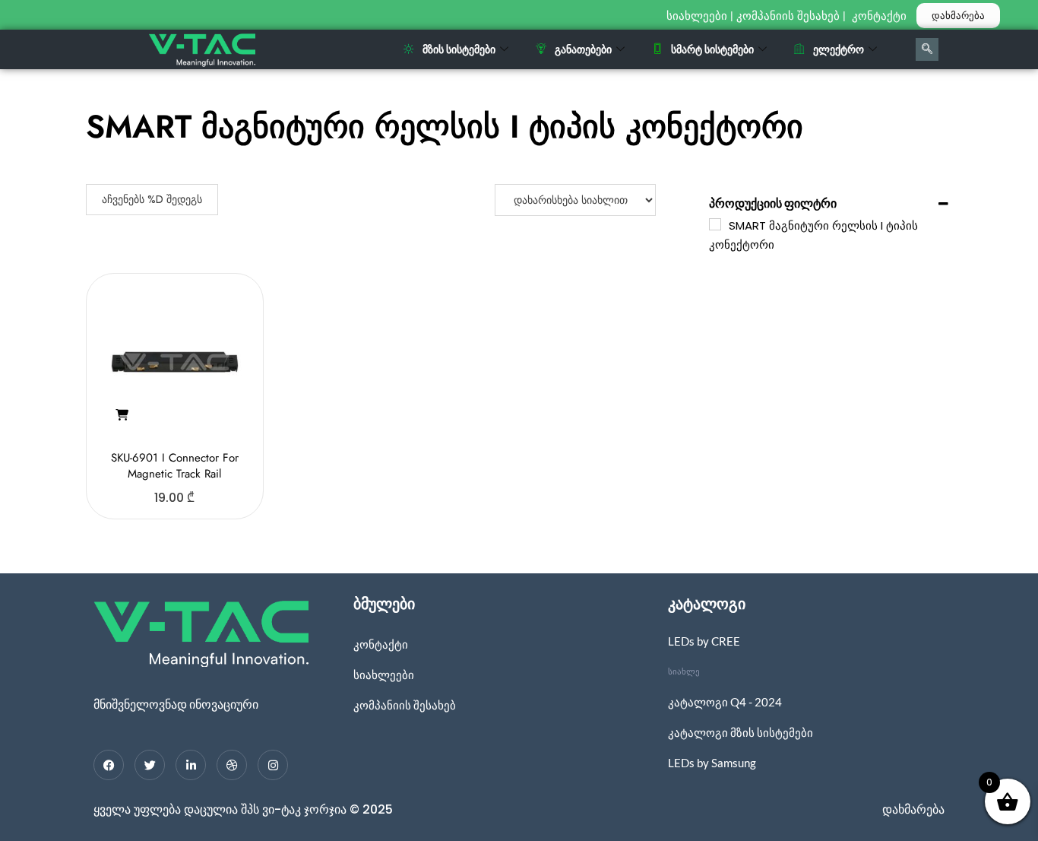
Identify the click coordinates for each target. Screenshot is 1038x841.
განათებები (583, 49)
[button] (122, 415)
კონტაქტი (881, 16)
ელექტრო (838, 49)
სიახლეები (696, 16)
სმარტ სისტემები (712, 49)
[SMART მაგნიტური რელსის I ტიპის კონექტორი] (715, 224)
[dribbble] (232, 765)
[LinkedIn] (191, 765)
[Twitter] (149, 765)
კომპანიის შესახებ (788, 16)
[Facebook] (108, 765)
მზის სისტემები (458, 49)
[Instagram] (273, 765)
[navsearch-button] (927, 49)
